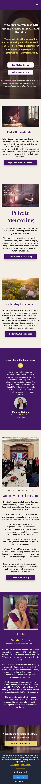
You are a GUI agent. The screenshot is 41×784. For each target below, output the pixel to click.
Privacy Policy (20, 768)
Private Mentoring (20, 72)
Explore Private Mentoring (20, 257)
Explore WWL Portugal (21, 577)
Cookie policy (15, 765)
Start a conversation (20, 743)
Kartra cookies (26, 765)
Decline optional (20, 772)
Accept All (20, 777)
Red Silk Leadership (20, 65)
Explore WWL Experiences (20, 334)
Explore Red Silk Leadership (20, 162)
